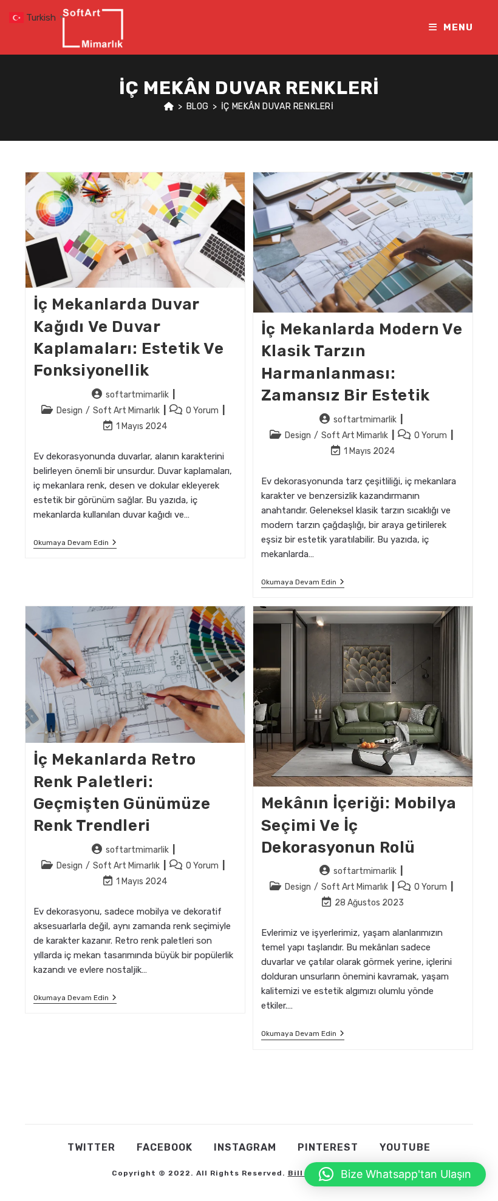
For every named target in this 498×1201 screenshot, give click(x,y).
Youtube (405, 1147)
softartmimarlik (137, 395)
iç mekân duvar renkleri (277, 106)
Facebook (165, 1147)
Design (69, 410)
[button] (395, 1174)
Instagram (245, 1147)
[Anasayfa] (169, 106)
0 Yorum (202, 410)
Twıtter (91, 1147)
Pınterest (328, 1147)
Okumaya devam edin (75, 543)
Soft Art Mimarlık (126, 410)
